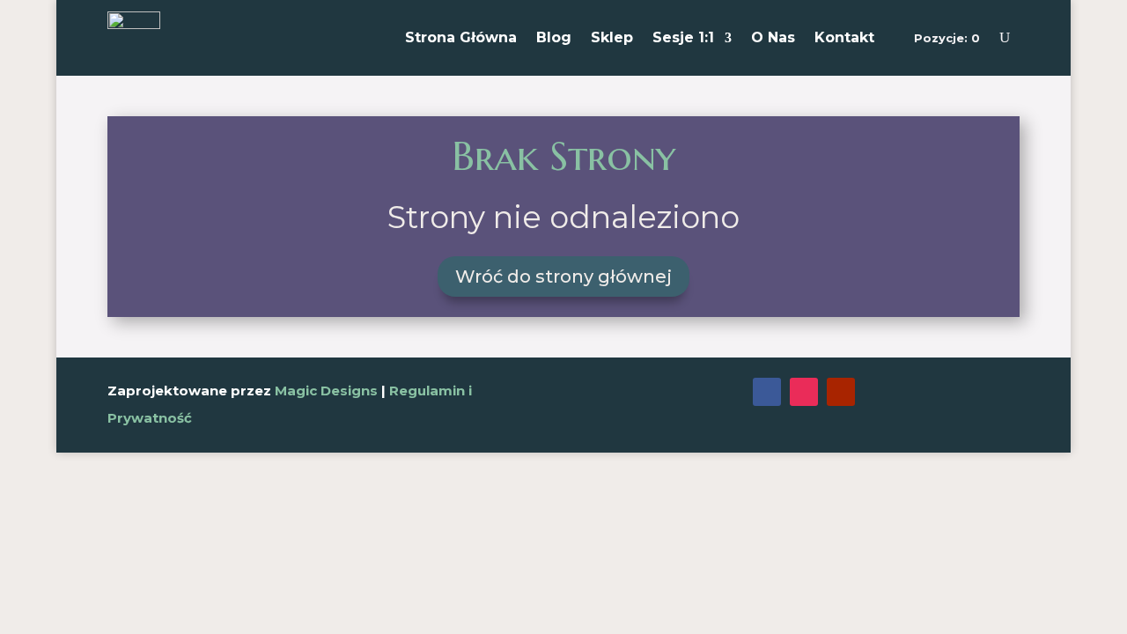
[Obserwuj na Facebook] (767, 392)
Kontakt (844, 37)
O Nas (773, 37)
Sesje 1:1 (683, 37)
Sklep (612, 37)
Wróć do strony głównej (563, 276)
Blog (553, 37)
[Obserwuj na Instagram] (804, 392)
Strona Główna (461, 37)
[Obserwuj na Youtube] (841, 392)
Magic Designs (326, 390)
